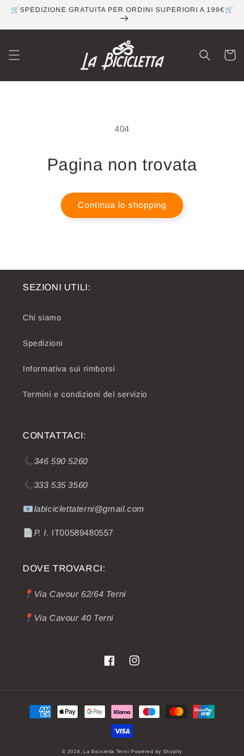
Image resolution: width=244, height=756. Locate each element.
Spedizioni (43, 343)
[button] (14, 55)
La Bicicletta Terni (106, 751)
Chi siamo (42, 317)
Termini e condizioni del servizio (85, 394)
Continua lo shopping (122, 205)
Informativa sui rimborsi (69, 368)
